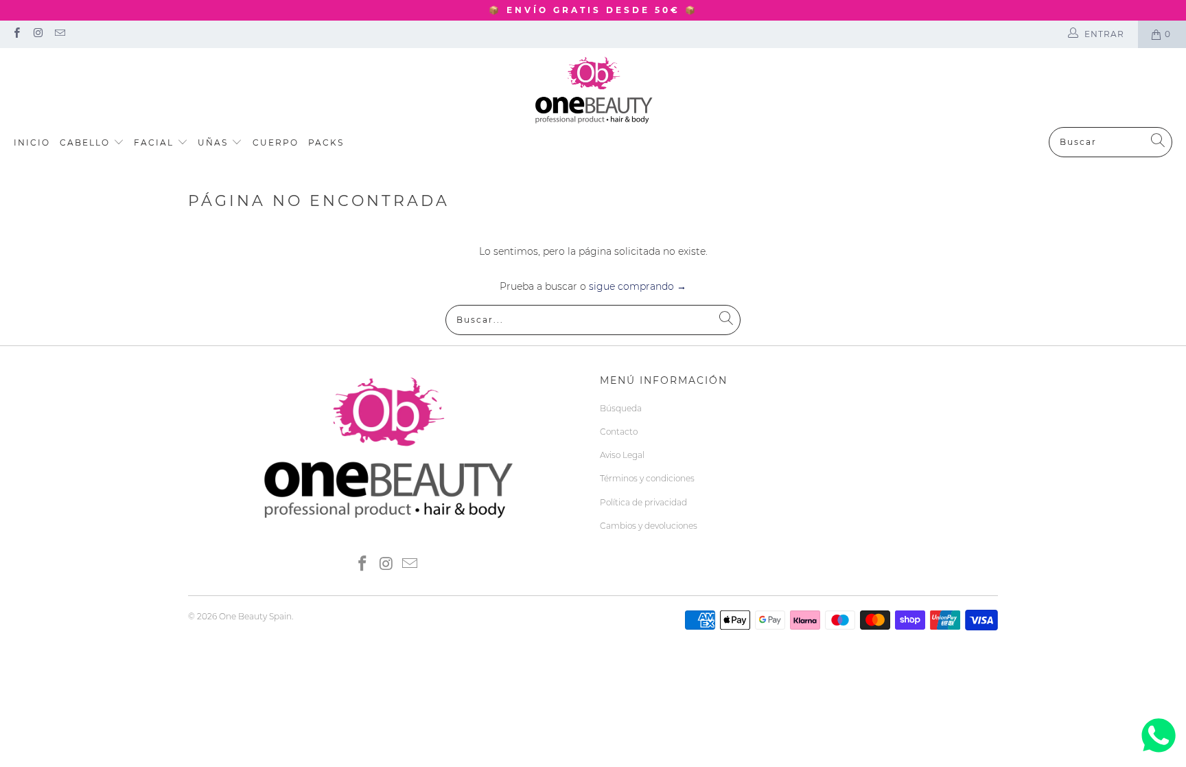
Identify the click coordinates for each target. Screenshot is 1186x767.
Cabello (86, 142)
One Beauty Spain (255, 616)
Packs (326, 142)
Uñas (214, 142)
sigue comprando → (637, 286)
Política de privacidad (643, 502)
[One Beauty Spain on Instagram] (37, 34)
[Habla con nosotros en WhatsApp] (1158, 752)
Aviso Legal (622, 455)
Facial (155, 142)
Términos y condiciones (647, 478)
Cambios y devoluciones (648, 525)
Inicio (32, 142)
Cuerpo (276, 142)
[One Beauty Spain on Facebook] (16, 34)
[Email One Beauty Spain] (59, 34)
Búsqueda (621, 408)
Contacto (619, 431)
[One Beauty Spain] (593, 91)
